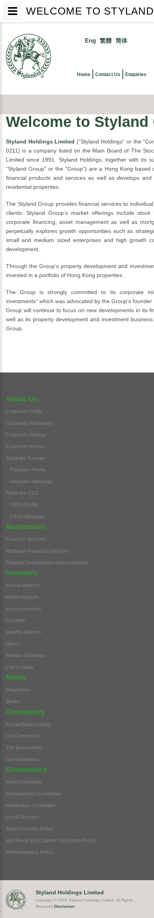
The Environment (24, 747)
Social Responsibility (28, 724)
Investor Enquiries (25, 655)
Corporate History (25, 446)
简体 (122, 40)
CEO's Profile (24, 505)
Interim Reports (22, 597)
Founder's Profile (28, 470)
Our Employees (22, 759)
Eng (90, 40)
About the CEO (22, 493)
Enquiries (135, 74)
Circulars (15, 620)
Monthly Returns (23, 632)
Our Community (22, 736)
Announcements (23, 609)
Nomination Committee (30, 805)
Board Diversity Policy (29, 829)
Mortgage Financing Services (37, 551)
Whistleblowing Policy (29, 852)
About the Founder (26, 458)
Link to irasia (19, 667)
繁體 (106, 40)
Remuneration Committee (33, 794)
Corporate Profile (24, 411)
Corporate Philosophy (29, 423)
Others (13, 644)
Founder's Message (31, 481)
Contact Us (107, 74)
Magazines (18, 690)
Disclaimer (64, 906)
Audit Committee (23, 782)
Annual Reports (22, 585)
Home (83, 74)
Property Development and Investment (47, 563)
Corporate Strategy (26, 435)
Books (12, 701)
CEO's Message (27, 517)
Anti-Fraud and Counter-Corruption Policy (50, 841)
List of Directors (22, 817)
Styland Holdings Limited (40, 141)
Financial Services (25, 539)
